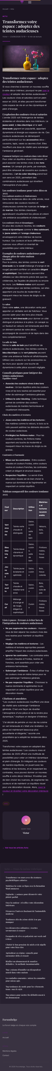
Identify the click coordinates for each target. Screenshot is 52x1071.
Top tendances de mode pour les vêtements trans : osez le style (25, 987)
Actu (12, 9)
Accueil (5, 9)
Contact (6, 1055)
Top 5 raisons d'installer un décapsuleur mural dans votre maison (23, 971)
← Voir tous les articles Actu (15, 847)
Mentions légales (9, 1051)
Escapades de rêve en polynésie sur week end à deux (26, 937)
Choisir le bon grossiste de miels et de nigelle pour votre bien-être (26, 946)
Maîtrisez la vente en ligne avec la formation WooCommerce (25, 887)
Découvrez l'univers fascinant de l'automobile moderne (26, 912)
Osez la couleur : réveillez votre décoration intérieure (24, 904)
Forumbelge (10, 1019)
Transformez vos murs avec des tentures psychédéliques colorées (23, 878)
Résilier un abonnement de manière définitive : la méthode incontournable (22, 962)
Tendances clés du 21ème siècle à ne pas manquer (23, 920)
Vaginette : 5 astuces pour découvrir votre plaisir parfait (24, 895)
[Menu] (29, 2)
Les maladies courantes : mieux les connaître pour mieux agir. (25, 979)
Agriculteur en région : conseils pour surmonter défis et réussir (22, 954)
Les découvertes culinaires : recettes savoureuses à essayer (22, 929)
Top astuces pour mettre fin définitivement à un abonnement (25, 996)
